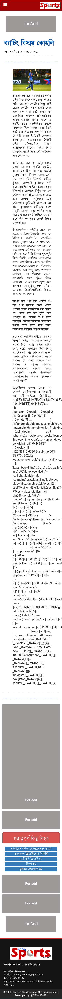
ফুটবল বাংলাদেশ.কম (31, 869)
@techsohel (39, 995)
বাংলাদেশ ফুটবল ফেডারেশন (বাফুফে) (31, 849)
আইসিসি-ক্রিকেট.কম (31, 859)
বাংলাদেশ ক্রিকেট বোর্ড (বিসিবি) (31, 854)
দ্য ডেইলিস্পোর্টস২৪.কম (14, 971)
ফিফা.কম (31, 864)
